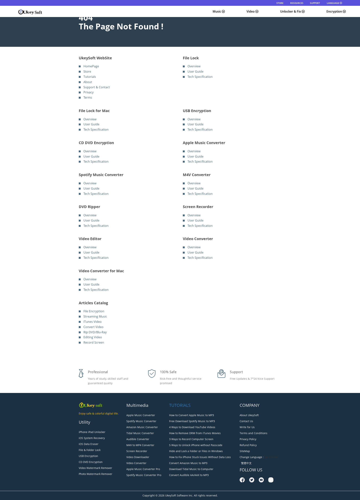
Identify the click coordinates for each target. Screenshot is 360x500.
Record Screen (93, 342)
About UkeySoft (249, 415)
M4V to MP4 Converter (140, 445)
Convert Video (93, 327)
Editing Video (92, 337)
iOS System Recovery (92, 438)
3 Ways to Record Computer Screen (191, 439)
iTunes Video (92, 322)
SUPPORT (315, 3)
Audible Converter (137, 439)
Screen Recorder (136, 451)
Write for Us (247, 427)
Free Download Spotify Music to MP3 (192, 421)
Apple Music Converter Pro (143, 469)
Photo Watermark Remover (95, 474)
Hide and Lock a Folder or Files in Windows (196, 451)
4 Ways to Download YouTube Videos (192, 427)
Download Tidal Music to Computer (191, 469)
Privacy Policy (248, 439)
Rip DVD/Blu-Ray (95, 332)
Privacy (88, 92)
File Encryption (93, 311)
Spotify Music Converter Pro (143, 475)
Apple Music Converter (140, 415)
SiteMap (245, 451)
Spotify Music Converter (141, 421)
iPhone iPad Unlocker (92, 432)
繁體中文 (246, 463)
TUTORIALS (179, 405)
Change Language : (252, 457)
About (87, 82)
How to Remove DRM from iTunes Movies (195, 433)
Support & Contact (96, 87)
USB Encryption (88, 456)
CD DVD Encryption (91, 462)
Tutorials (89, 77)
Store (87, 71)
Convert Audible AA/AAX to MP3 (189, 475)
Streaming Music (95, 316)
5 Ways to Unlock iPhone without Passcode (195, 445)
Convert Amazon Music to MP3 (188, 463)
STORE (280, 3)
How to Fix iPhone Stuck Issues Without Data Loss (200, 457)
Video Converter (136, 463)
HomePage (91, 66)
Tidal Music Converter (140, 433)
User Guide (195, 71)
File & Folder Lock (89, 450)
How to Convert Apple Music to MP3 (191, 415)
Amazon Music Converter (142, 427)
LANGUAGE (333, 3)
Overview (194, 66)
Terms (87, 97)
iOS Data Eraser (88, 444)
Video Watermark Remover (95, 468)
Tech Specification (200, 77)
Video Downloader (137, 457)
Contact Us (246, 421)
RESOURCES (296, 3)
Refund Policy (248, 445)
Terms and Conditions (253, 433)
